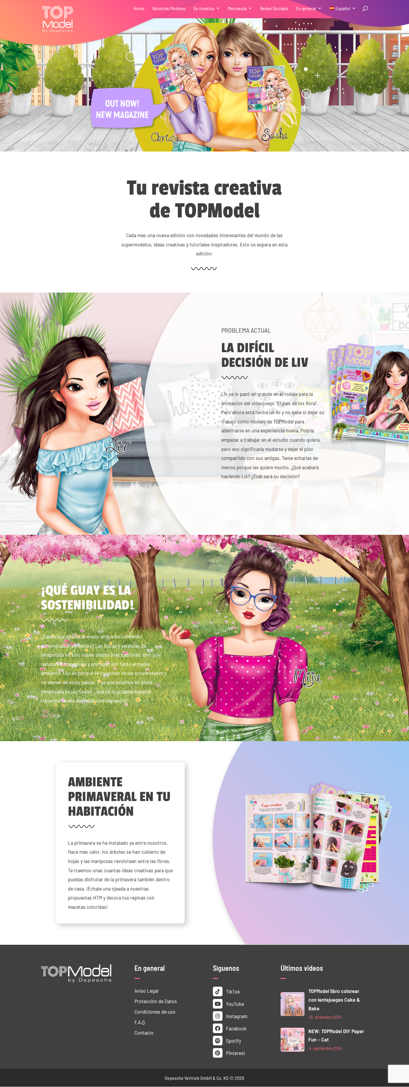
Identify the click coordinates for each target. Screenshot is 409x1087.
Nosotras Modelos (169, 8)
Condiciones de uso (154, 1011)
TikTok (232, 991)
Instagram (236, 1015)
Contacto (144, 1032)
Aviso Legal (146, 990)
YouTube (234, 1003)
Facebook (235, 1028)
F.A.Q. (140, 1021)
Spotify (233, 1040)
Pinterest (235, 1052)
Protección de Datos (155, 1000)
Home (139, 8)
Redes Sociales (274, 8)
